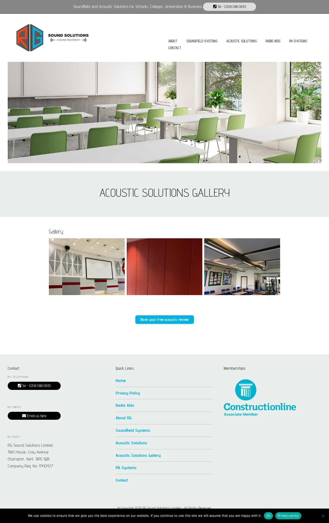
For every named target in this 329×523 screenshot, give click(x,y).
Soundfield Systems (201, 41)
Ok (268, 515)
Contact (174, 48)
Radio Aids (273, 41)
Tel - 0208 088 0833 (231, 6)
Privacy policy (288, 515)
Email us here (36, 415)
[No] (323, 515)
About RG (124, 417)
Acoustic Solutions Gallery (138, 455)
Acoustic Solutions (241, 41)
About (173, 41)
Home (121, 380)
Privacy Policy (128, 392)
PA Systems (298, 41)
